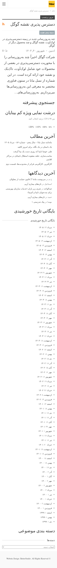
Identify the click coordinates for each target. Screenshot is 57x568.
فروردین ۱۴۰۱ (44, 453)
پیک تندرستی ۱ (38, 201)
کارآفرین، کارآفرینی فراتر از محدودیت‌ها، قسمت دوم (29, 164)
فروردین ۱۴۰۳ (44, 345)
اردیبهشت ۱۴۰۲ (44, 394)
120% (31, 126)
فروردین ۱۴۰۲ (44, 399)
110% (38, 126)
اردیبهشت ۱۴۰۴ (43, 286)
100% (44, 126)
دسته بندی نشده (47, 32)
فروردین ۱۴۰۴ (44, 290)
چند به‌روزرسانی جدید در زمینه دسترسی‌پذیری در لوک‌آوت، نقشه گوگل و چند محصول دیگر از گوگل (28, 42)
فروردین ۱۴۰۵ (44, 245)
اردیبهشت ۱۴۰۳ (43, 340)
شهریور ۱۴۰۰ (45, 485)
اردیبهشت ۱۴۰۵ (43, 240)
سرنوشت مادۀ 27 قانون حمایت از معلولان (28, 179)
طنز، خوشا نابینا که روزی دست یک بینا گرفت (32, 151)
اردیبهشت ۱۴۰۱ (43, 449)
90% (50, 127)
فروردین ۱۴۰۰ (44, 508)
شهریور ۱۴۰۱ (45, 431)
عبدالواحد (48, 188)
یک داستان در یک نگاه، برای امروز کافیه (35, 146)
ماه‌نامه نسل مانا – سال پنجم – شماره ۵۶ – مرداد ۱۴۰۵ (28, 142)
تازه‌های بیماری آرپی (32, 184)
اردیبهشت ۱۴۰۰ (44, 503)
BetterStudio (25, 558)
